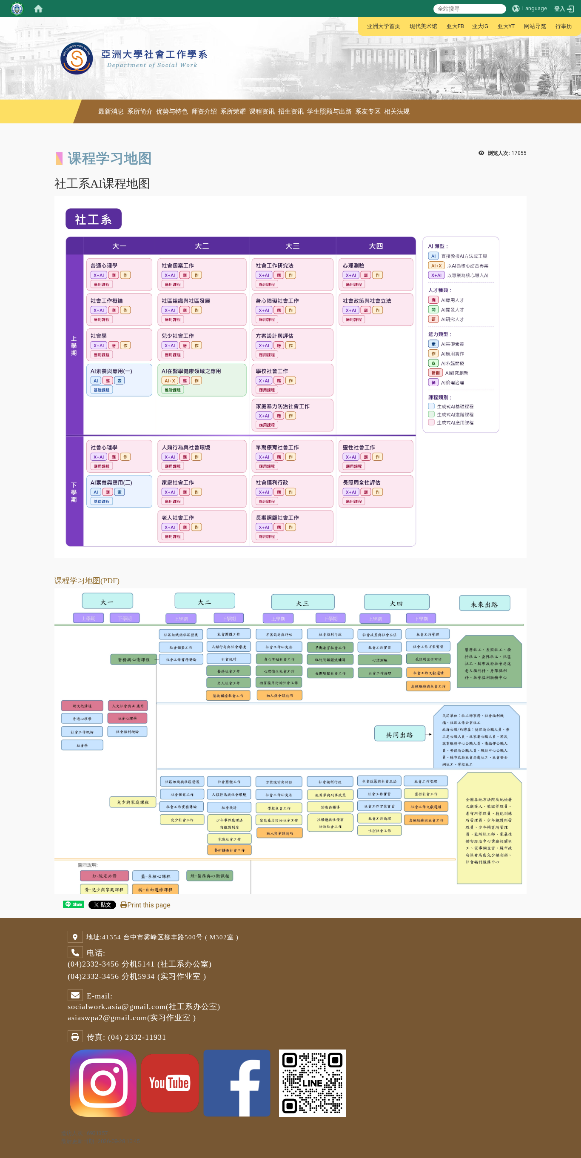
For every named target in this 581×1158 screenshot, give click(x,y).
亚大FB (455, 26)
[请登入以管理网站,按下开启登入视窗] (17, 8)
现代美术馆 (423, 26)
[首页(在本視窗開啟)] (38, 8)
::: (363, 26)
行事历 (563, 26)
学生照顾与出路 (329, 111)
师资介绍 (204, 111)
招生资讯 (291, 111)
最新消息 (111, 111)
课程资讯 (262, 111)
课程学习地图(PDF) (87, 580)
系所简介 (140, 111)
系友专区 (368, 111)
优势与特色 (172, 111)
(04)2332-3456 (93, 964)
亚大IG (480, 26)
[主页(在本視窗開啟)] (135, 38)
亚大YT (506, 26)
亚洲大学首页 (383, 26)
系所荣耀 (233, 111)
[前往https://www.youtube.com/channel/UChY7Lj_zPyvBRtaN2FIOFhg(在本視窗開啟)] (170, 1082)
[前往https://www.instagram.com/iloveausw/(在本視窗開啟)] (103, 1082)
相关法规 (397, 111)
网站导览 (535, 26)
